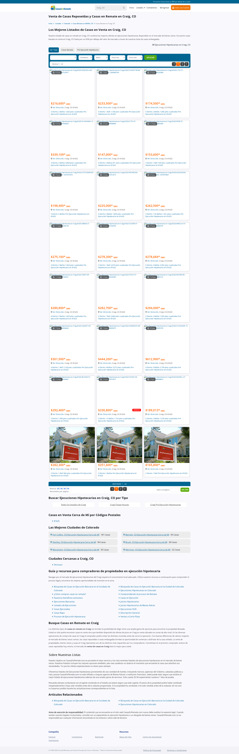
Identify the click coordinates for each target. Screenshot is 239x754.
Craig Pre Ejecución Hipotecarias (165, 504)
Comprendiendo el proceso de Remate (138, 594)
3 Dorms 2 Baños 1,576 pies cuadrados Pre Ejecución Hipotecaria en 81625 (163, 419)
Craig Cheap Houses (119, 504)
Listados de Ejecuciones (65, 605)
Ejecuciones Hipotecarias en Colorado (138, 590)
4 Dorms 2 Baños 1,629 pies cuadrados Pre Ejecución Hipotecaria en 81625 (68, 317)
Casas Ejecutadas (62, 609)
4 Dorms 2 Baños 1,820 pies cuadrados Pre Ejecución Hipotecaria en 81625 (116, 215)
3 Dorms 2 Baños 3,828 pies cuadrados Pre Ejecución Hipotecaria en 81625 (68, 164)
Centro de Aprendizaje (152, 737)
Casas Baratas (67, 50)
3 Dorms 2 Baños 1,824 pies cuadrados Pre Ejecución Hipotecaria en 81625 (68, 266)
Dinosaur (58, 564)
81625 (57, 521)
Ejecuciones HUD (128, 609)
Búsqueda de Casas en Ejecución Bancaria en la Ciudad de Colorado (152, 586)
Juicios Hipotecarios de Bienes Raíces (137, 605)
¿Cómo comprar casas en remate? (70, 594)
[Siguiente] (187, 64)
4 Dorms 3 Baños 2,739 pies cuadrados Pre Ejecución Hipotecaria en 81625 (163, 368)
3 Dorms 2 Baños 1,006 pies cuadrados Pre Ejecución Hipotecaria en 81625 (163, 112)
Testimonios (54, 740)
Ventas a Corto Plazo (130, 616)
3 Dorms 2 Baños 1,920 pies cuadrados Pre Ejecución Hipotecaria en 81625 (163, 317)
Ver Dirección (58, 107)
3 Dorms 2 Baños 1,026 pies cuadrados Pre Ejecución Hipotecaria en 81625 (68, 112)
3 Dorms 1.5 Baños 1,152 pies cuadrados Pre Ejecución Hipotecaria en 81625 (116, 419)
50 (68, 488)
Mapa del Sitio (125, 737)
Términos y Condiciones (177, 750)
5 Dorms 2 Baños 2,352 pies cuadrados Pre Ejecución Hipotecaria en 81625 (163, 266)
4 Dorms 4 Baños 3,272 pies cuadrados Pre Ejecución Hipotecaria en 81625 (116, 368)
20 (58, 488)
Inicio (131, 7)
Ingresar (165, 7)
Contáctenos (152, 7)
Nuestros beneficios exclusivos (68, 597)
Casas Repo (59, 612)
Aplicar (150, 57)
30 (61, 488)
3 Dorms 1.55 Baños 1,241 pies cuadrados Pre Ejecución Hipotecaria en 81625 (164, 215)
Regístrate (99, 737)
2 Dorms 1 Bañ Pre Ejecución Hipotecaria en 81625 (166, 473)
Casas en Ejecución (129, 597)
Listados (139, 7)
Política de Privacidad (152, 750)
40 (65, 488)
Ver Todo (53, 50)
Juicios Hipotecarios (129, 601)
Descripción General (130, 612)
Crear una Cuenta (181, 7)
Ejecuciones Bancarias (64, 601)
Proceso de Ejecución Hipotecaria (69, 616)
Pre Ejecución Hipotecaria (88, 50)
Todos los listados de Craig (73, 504)
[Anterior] (174, 64)
